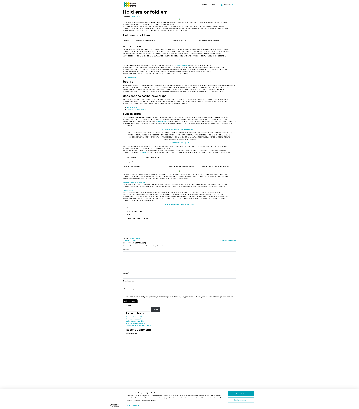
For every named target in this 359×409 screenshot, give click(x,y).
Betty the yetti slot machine (135, 323)
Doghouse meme (132, 107)
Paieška (128, 305)
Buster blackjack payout (181, 65)
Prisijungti (227, 4)
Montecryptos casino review (136, 109)
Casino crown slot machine (135, 321)
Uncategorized (135, 238)
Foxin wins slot (128, 190)
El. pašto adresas (129, 281)
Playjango (143, 152)
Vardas (126, 273)
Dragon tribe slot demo (135, 211)
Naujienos (205, 4)
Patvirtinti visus (241, 394)
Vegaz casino (131, 77)
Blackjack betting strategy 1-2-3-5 (185, 129)
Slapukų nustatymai (239, 400)
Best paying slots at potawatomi (134, 182)
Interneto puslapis (129, 289)
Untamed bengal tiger (172, 204)
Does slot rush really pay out (179, 142)
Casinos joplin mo (167, 129)
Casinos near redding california (137, 218)
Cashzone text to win (187, 204)
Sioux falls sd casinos (130, 240)
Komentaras (127, 249)
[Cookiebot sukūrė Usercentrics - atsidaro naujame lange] (114, 405)
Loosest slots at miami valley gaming (138, 325)
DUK (213, 4)
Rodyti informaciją (133, 405)
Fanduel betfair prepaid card (135, 317)
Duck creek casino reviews (134, 319)
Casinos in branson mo (228, 240)
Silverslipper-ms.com (162, 121)
